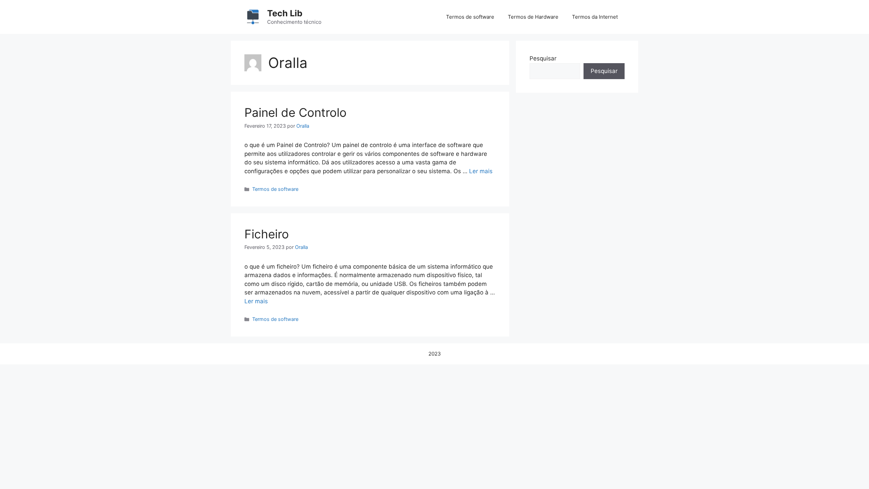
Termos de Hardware (533, 17)
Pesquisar (543, 58)
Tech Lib (284, 13)
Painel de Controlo (295, 112)
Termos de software (470, 17)
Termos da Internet (595, 17)
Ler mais (481, 171)
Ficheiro (266, 234)
